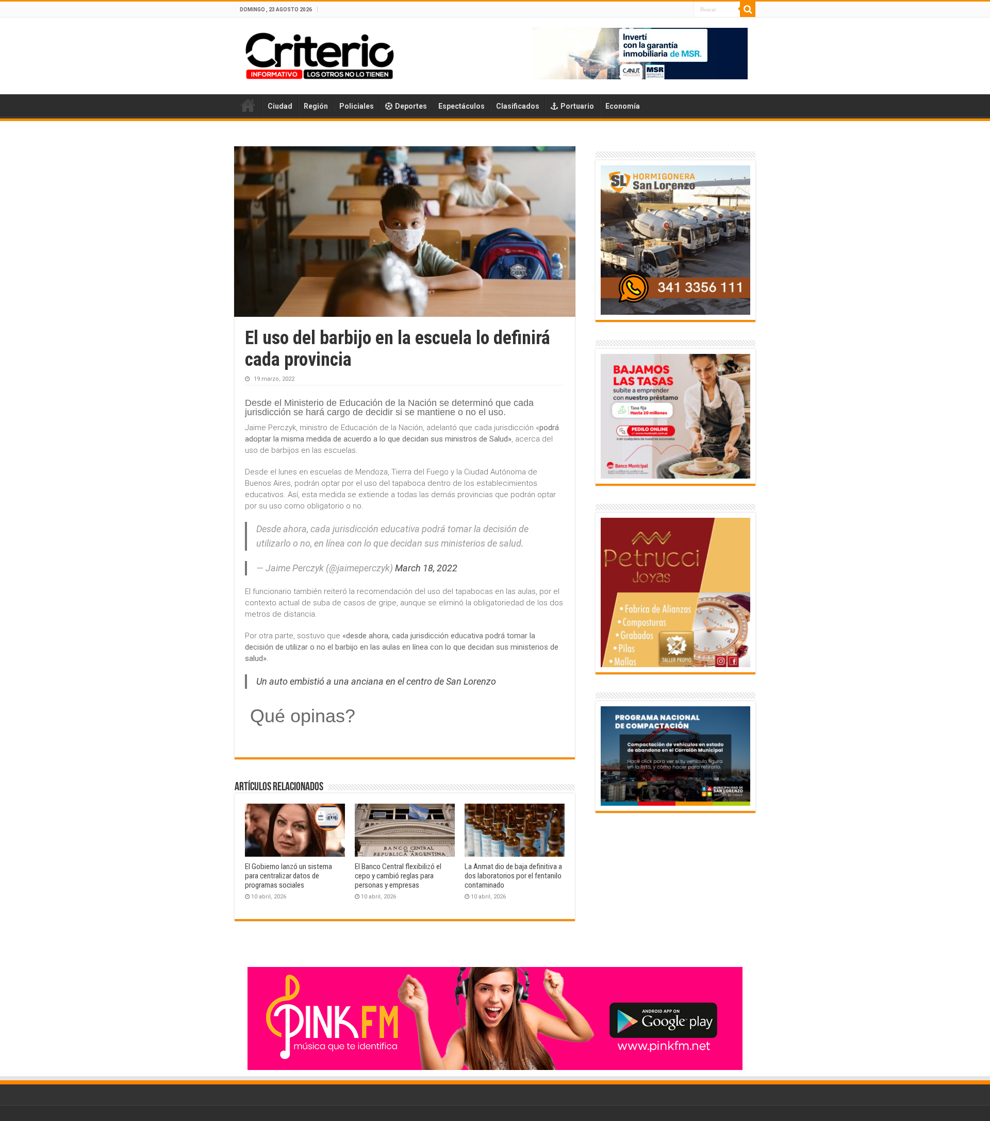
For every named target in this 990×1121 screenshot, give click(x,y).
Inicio (248, 105)
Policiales (356, 106)
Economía (622, 106)
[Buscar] (747, 9)
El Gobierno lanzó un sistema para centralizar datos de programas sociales (288, 876)
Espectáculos (461, 106)
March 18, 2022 (426, 568)
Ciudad (280, 106)
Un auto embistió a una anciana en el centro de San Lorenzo (376, 681)
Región (316, 106)
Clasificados (517, 106)
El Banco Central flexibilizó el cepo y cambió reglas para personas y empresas (398, 876)
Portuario (577, 106)
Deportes (411, 106)
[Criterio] (319, 54)
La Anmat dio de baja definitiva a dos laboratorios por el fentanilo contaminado (513, 876)
